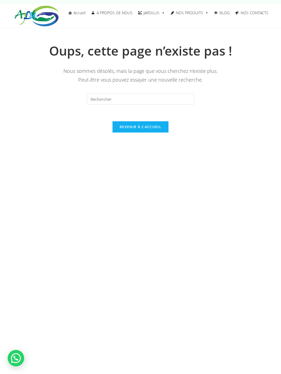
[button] (16, 358)
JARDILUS (151, 12)
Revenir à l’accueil (140, 126)
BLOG (225, 12)
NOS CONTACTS (254, 12)
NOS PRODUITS (189, 12)
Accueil (80, 12)
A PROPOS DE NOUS (115, 12)
